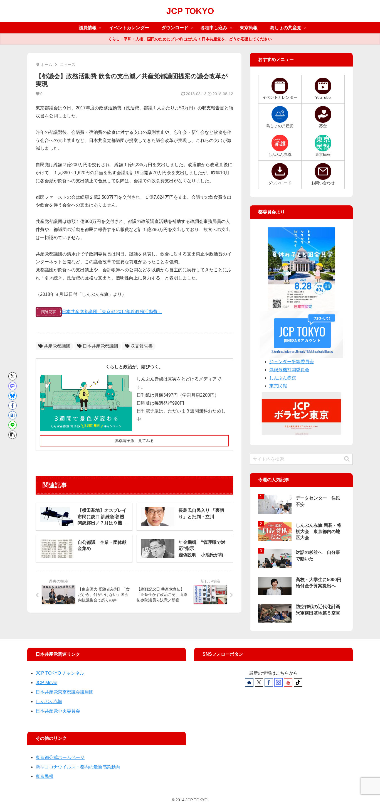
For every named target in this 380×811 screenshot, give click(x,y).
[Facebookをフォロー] (269, 682)
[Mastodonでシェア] (12, 386)
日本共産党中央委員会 (58, 711)
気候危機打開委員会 (289, 369)
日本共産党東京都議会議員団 (64, 692)
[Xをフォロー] (259, 682)
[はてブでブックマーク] (12, 415)
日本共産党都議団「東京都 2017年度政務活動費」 (112, 311)
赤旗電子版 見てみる (134, 440)
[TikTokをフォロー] (298, 682)
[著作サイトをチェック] (249, 682)
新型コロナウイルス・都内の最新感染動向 (78, 767)
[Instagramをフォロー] (278, 682)
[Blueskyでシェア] (12, 396)
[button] (12, 435)
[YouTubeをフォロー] (288, 682)
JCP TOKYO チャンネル (60, 673)
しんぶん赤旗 (282, 377)
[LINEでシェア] (12, 425)
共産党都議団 (57, 346)
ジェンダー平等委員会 (291, 361)
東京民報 (278, 386)
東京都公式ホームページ (60, 757)
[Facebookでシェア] (12, 405)
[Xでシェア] (12, 376)
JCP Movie (46, 682)
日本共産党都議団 (100, 346)
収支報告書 (141, 346)
